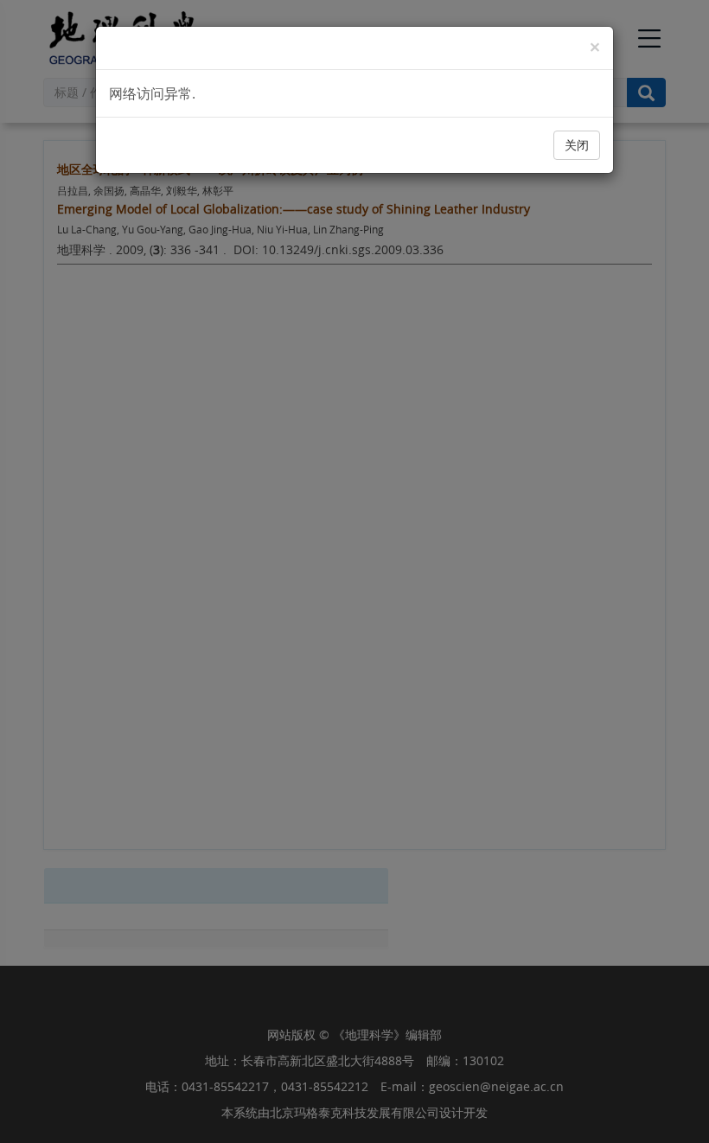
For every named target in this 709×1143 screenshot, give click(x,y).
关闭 (577, 145)
